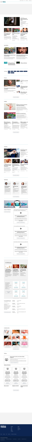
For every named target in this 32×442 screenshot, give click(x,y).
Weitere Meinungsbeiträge (16, 196)
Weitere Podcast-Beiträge (7, 211)
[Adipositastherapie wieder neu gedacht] (24, 161)
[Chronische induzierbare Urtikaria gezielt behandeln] (24, 30)
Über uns (18, 427)
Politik (12, 71)
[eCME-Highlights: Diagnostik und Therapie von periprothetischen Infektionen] (8, 266)
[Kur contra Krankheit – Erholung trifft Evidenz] (23, 266)
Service (18, 426)
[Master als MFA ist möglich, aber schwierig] (18, 92)
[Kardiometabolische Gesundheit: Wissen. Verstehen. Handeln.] (10, 50)
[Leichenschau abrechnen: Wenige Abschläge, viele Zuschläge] (18, 86)
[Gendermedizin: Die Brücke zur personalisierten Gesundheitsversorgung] (22, 50)
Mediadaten (19, 428)
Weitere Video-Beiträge (16, 390)
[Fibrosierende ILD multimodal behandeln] (12, 153)
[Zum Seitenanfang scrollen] (31, 441)
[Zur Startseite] (4, 2)
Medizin (15, 71)
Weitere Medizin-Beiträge (16, 175)
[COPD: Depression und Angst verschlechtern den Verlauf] (12, 21)
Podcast (11, 430)
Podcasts (21, 71)
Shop (24, 0)
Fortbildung (12, 431)
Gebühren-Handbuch (22, 0)
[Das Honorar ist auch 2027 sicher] (16, 30)
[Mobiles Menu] (1, 2)
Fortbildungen (25, 71)
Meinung (18, 71)
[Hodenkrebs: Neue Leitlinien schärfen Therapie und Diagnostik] (8, 161)
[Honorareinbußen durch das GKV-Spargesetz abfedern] (8, 30)
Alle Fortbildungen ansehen (8, 292)
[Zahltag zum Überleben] (18, 63)
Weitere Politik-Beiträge (16, 132)
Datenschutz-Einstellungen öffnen (20, 222)
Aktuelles (12, 426)
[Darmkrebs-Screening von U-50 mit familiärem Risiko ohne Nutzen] (10, 106)
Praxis (9, 71)
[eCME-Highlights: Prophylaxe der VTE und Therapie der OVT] (16, 266)
